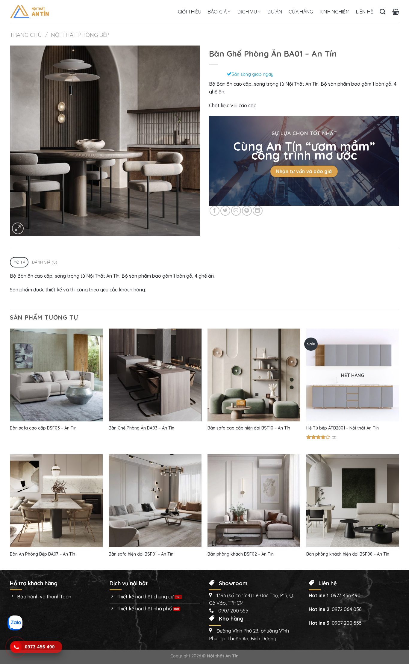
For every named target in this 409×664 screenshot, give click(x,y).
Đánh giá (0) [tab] (44, 262)
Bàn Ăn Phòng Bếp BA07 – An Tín (42, 554)
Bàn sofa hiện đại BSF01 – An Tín (141, 554)
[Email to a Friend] (236, 211)
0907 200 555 (347, 623)
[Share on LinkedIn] (258, 211)
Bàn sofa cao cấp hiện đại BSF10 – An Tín (248, 428)
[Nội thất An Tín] (29, 12)
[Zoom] (18, 228)
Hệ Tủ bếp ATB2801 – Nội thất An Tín (342, 428)
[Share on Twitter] (225, 211)
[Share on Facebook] (214, 211)
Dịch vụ (247, 12)
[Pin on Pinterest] (247, 211)
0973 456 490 (345, 595)
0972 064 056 (347, 609)
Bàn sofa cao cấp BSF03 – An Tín (43, 428)
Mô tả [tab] (19, 262)
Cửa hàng (301, 12)
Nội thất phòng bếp (80, 34)
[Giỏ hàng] (395, 11)
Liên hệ (364, 12)
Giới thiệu (189, 12)
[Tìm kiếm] (382, 11)
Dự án (274, 12)
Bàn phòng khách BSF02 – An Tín (240, 554)
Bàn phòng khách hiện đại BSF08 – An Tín (347, 554)
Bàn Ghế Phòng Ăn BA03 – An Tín (141, 428)
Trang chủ (26, 34)
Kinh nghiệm (335, 12)
